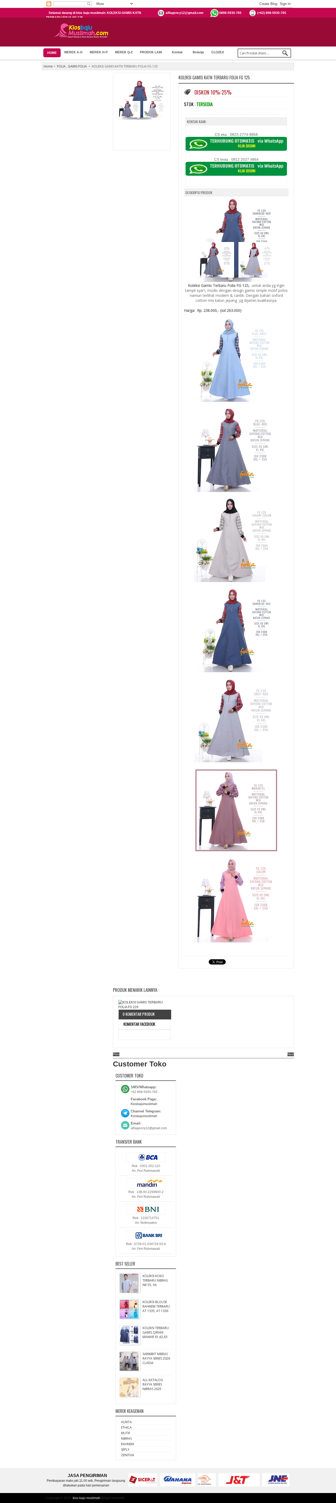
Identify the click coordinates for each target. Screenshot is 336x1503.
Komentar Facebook (139, 1024)
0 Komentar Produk (139, 1014)
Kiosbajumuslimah (144, 1104)
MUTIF (125, 1433)
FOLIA (61, 66)
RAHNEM (127, 1444)
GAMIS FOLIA (77, 66)
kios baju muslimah (86, 1498)
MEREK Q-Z (124, 52)
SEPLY (125, 1449)
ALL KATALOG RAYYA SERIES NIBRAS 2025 (153, 1384)
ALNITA (126, 1422)
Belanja (198, 52)
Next (290, 1054)
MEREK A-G (73, 52)
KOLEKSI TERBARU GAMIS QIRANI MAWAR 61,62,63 (156, 1332)
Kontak (177, 52)
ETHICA (126, 1427)
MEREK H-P (99, 52)
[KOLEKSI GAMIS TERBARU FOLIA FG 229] (144, 1004)
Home (48, 66)
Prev (116, 1054)
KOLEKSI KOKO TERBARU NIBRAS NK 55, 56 (155, 1280)
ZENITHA (127, 1455)
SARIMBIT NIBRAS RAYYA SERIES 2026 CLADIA (156, 1358)
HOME (52, 53)
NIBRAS (126, 1438)
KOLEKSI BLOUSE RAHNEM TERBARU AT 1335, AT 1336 (156, 1306)
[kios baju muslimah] (82, 31)
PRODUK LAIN (151, 52)
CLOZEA (217, 52)
